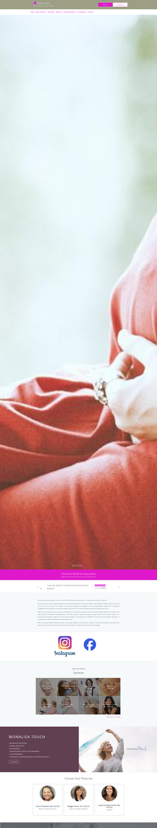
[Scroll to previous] (38, 587)
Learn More (14, 762)
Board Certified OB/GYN (48, 809)
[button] (120, 5)
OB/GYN (109, 810)
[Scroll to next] (118, 587)
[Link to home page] (41, 4)
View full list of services (113, 717)
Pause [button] (41, 588)
